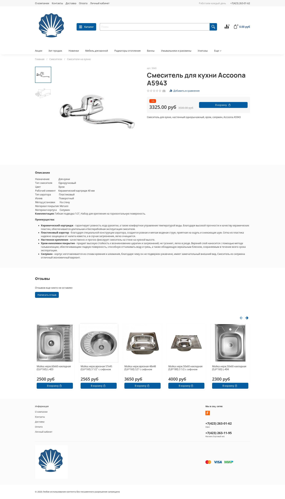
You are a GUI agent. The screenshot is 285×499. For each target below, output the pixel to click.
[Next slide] (136, 111)
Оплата (83, 3)
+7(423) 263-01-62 (240, 3)
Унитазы (203, 50)
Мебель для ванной (96, 50)
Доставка (71, 3)
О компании (42, 3)
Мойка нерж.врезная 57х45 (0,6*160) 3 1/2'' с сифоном (96, 368)
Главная (39, 59)
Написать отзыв (47, 294)
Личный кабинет (100, 3)
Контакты (57, 3)
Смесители (55, 59)
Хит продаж (55, 50)
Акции (38, 50)
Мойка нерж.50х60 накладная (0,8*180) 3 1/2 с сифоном (185, 368)
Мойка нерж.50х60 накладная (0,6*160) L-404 (229, 368)
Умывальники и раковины (176, 50)
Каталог (89, 26)
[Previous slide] (58, 111)
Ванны (151, 50)
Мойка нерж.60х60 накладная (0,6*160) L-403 (54, 368)
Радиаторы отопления (127, 50)
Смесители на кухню (79, 59)
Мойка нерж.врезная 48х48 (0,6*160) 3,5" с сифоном (140, 368)
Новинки (74, 50)
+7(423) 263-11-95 (218, 433)
